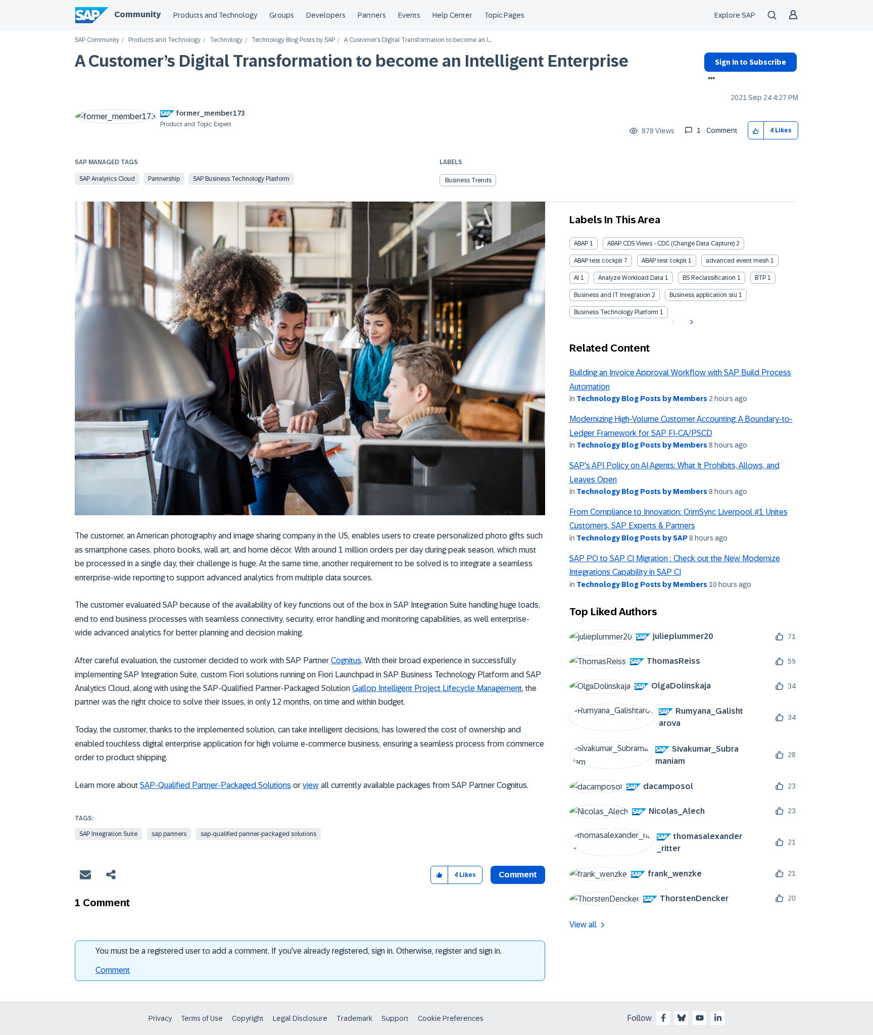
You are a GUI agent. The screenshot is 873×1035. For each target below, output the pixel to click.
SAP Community (97, 40)
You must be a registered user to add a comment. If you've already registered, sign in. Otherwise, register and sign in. (298, 951)
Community (137, 14)
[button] (756, 130)
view (311, 785)
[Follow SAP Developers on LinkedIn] (718, 1018)
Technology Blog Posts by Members (641, 399)
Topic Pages (504, 15)
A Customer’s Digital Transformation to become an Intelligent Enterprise (351, 61)
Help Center (452, 15)
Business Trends (468, 180)
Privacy (160, 1018)
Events (409, 15)
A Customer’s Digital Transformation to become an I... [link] (417, 40)
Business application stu (703, 295)
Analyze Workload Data (630, 277)
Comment (112, 970)
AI (576, 277)
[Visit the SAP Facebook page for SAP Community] (663, 1018)
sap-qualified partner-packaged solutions (258, 833)
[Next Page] (690, 322)
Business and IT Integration (612, 295)
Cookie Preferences (450, 1018)
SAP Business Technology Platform (241, 178)
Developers (326, 15)
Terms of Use (202, 1018)
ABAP (581, 243)
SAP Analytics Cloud (107, 178)
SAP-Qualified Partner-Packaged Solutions (215, 785)
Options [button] (709, 79)
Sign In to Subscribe (750, 62)
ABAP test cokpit (664, 260)
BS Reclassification (709, 277)
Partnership (164, 178)
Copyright (248, 1018)
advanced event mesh (737, 260)
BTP (760, 277)
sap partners (169, 833)
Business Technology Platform (616, 312)
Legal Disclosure (300, 1018)
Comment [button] (518, 874)
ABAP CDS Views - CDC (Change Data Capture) (671, 243)
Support (395, 1018)
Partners (372, 15)
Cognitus (346, 660)
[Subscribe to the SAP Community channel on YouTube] (700, 1018)
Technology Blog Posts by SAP (293, 40)
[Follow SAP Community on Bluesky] (681, 1018)
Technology (226, 40)
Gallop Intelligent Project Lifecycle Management (437, 688)
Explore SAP (734, 15)
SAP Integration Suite (108, 833)
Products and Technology (215, 15)
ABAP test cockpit (598, 260)
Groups (281, 15)
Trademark (354, 1018)
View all (583, 924)
